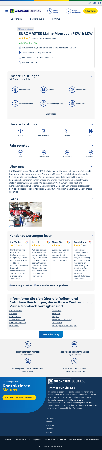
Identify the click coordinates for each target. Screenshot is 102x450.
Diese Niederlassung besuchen (36, 52)
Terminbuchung (51, 334)
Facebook (50, 418)
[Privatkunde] (89, 3)
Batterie (50, 90)
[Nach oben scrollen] (95, 445)
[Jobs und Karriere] (94, 3)
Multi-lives (80, 103)
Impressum (38, 439)
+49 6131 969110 (29, 62)
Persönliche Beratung (62, 319)
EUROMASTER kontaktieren (19, 397)
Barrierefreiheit (75, 439)
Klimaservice (81, 90)
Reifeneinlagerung (55, 103)
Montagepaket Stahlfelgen (64, 325)
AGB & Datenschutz (22, 439)
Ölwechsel (56, 310)
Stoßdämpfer (24, 90)
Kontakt (63, 439)
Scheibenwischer (26, 103)
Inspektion (57, 322)
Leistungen (16, 18)
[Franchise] (99, 3)
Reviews (56, 18)
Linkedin (49, 428)
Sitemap (8, 439)
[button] (43, 38)
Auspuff (55, 316)
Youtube (49, 432)
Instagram (50, 425)
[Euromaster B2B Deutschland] (25, 11)
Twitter (49, 422)
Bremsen (56, 313)
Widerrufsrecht (51, 439)
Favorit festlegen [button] (26, 29)
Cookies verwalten (92, 439)
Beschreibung (37, 18)
